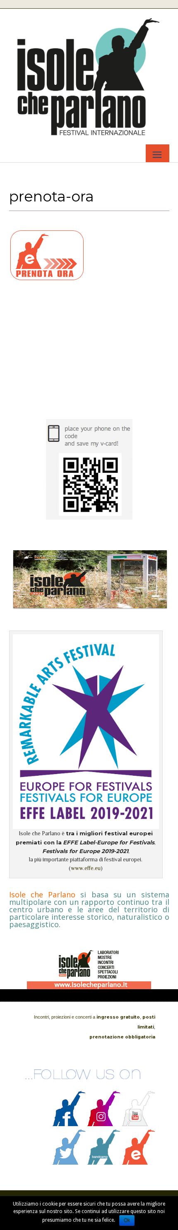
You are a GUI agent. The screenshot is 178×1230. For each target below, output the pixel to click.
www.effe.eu (86, 868)
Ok (127, 1220)
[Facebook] (69, 1124)
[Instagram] (103, 1124)
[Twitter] (69, 1162)
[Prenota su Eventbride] (138, 1162)
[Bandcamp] (103, 1162)
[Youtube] (138, 1124)
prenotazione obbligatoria (122, 1037)
